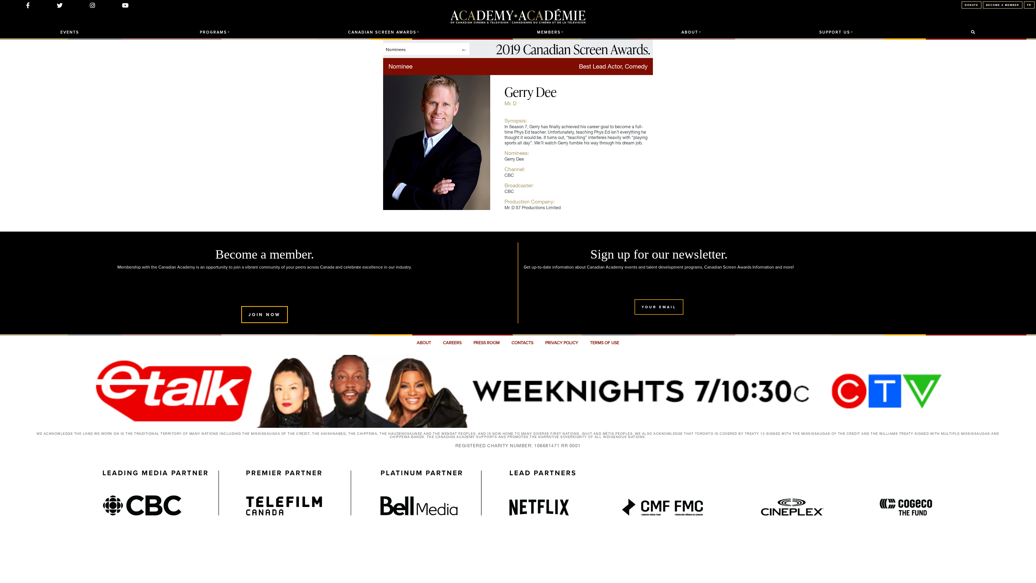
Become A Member (1002, 5)
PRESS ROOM (486, 343)
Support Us (834, 32)
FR (1029, 5)
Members (549, 32)
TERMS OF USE (604, 343)
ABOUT (424, 343)
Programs (213, 32)
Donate (971, 5)
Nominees (396, 49)
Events (69, 32)
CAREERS (452, 343)
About (689, 32)
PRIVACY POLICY (561, 343)
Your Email (659, 307)
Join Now (264, 314)
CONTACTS (522, 343)
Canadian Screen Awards (382, 32)
